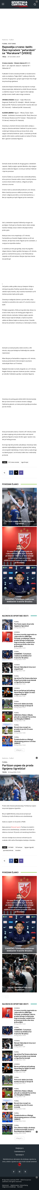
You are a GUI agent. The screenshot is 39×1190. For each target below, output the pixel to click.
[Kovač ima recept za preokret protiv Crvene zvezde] (7, 729)
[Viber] (21, 472)
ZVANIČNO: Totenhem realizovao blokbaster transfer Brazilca (19, 600)
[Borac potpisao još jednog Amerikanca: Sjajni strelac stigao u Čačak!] (7, 692)
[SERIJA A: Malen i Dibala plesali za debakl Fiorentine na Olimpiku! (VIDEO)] (7, 716)
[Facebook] (11, 472)
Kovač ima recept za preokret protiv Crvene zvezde (23, 729)
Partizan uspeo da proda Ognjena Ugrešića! (19, 522)
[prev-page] (3, 608)
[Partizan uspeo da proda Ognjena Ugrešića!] (19, 507)
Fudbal (11, 40)
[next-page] (7, 608)
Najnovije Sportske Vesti (15, 616)
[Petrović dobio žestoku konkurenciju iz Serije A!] (7, 704)
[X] (16, 472)
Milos (4, 56)
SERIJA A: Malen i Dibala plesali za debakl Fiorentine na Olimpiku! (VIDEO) (25, 717)
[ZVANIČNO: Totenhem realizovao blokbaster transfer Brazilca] (19, 585)
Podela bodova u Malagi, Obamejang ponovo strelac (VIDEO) (25, 741)
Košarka (19, 548)
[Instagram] (19, 1172)
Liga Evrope (24, 462)
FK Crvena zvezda (13, 462)
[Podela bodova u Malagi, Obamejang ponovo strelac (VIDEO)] (7, 741)
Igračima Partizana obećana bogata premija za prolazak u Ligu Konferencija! (25, 680)
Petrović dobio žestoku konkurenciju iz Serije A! (23, 705)
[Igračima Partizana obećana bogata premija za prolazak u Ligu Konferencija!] (7, 680)
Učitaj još (19, 750)
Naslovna (5, 40)
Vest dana (12, 43)
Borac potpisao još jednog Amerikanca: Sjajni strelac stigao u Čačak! (24, 692)
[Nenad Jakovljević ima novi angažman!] (7, 667)
